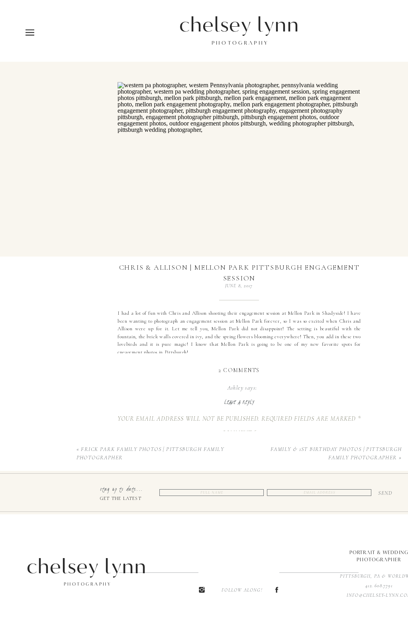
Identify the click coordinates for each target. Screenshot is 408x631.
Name (239, 527)
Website (239, 577)
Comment (239, 433)
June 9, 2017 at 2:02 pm (242, 396)
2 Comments (238, 370)
